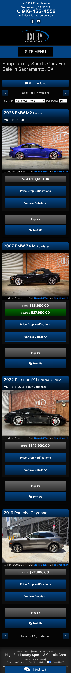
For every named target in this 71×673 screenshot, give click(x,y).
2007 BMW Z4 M (26, 246)
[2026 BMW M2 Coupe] (35, 148)
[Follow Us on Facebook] (32, 21)
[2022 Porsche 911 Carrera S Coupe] (35, 414)
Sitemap (24, 662)
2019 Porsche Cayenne (25, 512)
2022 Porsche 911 (32, 379)
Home (19, 651)
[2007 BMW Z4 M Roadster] (35, 274)
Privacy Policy (48, 651)
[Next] (66, 93)
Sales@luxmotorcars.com (38, 15)
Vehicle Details (34, 203)
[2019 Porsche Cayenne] (35, 541)
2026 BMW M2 (23, 112)
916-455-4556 (38, 11)
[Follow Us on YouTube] (38, 21)
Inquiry (35, 219)
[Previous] (5, 93)
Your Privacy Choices (37, 662)
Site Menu (35, 51)
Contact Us (36, 651)
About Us (27, 651)
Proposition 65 (58, 662)
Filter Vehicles (37, 83)
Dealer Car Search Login (35, 659)
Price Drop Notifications (35, 191)
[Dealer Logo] (35, 35)
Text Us (37, 230)
